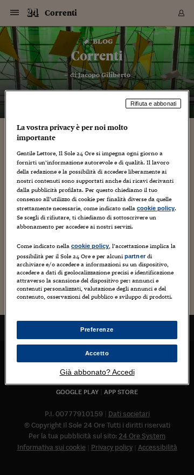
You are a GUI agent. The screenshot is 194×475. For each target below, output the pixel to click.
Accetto (97, 353)
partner (135, 256)
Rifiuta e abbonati (153, 103)
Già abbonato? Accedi (97, 372)
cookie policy (156, 208)
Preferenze (97, 329)
